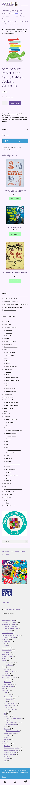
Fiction (5, 358)
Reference (8, 461)
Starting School (10, 335)
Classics (8, 361)
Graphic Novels (8, 394)
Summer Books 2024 (11, 388)
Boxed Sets (8, 372)
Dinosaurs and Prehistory (14, 450)
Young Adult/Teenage (9, 505)
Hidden (7, 503)
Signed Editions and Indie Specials (13, 489)
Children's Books (8, 344)
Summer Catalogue (11, 391)
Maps (5, 411)
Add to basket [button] (15, 198)
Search (15, 782)
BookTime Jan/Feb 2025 (10, 310)
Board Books (9, 330)
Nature (9, 472)
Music (7, 455)
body (17, 117)
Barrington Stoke (10, 352)
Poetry (5, 486)
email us (18, 13)
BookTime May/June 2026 (10, 298)
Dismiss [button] (4, 777)
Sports (7, 478)
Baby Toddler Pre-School (10, 327)
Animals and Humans (11, 419)
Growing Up (11, 422)
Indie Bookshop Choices (10, 400)
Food (7, 444)
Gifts (7, 386)
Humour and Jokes (8, 397)
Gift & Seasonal (12, 29)
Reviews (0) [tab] (5, 129)
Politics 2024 (9, 458)
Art (6, 425)
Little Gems (11, 355)
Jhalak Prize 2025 (8, 408)
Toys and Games (8, 494)
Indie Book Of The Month (12, 405)
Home (5, 29)
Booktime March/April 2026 (11, 301)
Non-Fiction (7, 416)
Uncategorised (6, 115)
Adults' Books (7, 324)
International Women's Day (15, 430)
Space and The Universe (12, 475)
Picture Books (7, 483)
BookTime (6, 338)
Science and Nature (11, 469)
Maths (9, 439)
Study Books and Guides (14, 464)
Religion (8, 466)
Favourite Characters (11, 366)
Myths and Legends (9, 414)
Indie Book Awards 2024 (12, 402)
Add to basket (15, 103)
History (8, 447)
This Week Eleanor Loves (10, 492)
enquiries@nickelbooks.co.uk (14, 609)
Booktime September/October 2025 (13, 307)
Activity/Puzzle (8, 322)
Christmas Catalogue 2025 (10, 347)
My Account (5, 782)
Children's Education (11, 433)
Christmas (8, 374)
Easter (7, 383)
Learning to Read (12, 436)
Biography (8, 427)
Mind (10, 119)
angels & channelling (10, 117)
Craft (7, 441)
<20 (7, 500)
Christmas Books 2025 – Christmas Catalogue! (16, 304)
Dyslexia (6, 349)
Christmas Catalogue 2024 (12, 380)
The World (8, 480)
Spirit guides (15, 119)
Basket (23, 781)
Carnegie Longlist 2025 (10, 341)
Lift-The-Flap (9, 333)
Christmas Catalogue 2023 (15, 114)
